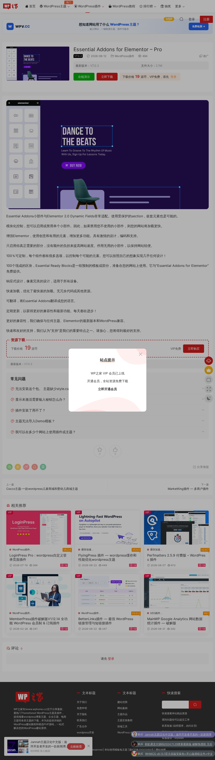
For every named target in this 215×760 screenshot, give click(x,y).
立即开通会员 (107, 389)
